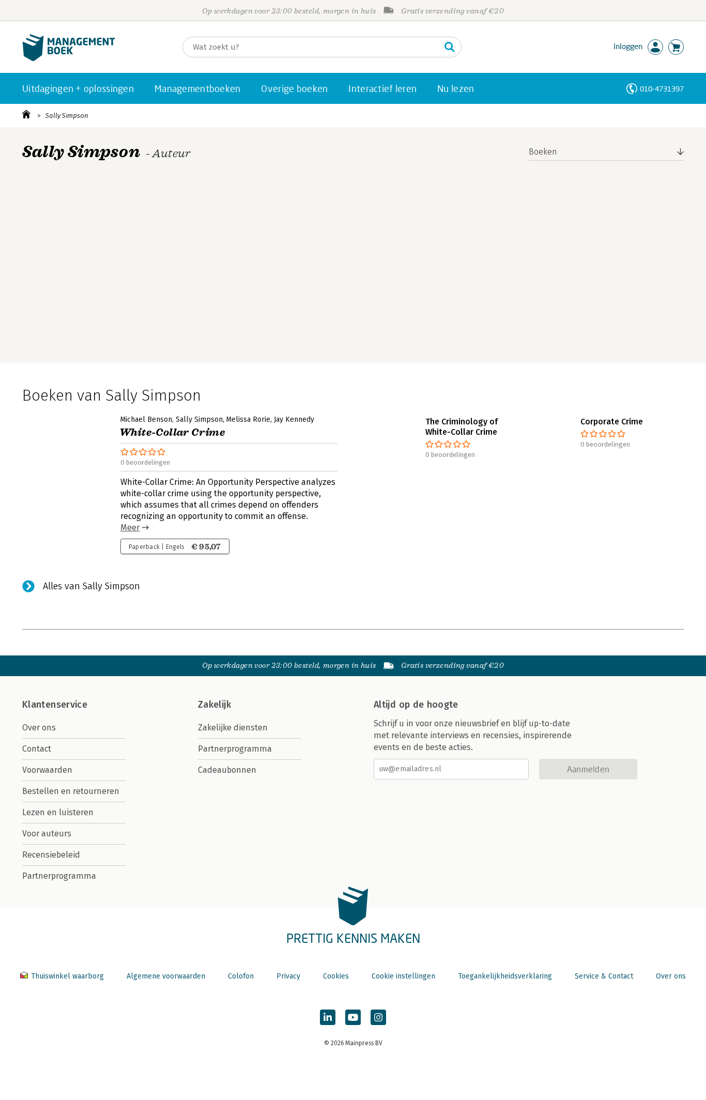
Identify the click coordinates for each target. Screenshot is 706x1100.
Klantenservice (54, 704)
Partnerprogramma (59, 876)
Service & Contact (604, 976)
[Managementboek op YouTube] (353, 1017)
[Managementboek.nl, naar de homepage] (68, 58)
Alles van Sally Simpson (91, 586)
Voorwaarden (47, 770)
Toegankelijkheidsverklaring (505, 976)
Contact (36, 749)
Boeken (543, 152)
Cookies (336, 976)
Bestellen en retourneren (70, 791)
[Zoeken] (450, 47)
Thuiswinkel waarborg (67, 976)
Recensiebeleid (51, 855)
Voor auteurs (46, 833)
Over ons (39, 727)
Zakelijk (214, 704)
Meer (130, 527)
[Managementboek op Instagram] (378, 1017)
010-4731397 (662, 88)
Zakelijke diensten (233, 727)
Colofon (241, 976)
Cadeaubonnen (227, 770)
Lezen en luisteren (58, 812)
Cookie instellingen (403, 976)
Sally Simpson (66, 115)
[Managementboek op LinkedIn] (327, 1017)
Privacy (288, 976)
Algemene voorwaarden (166, 976)
